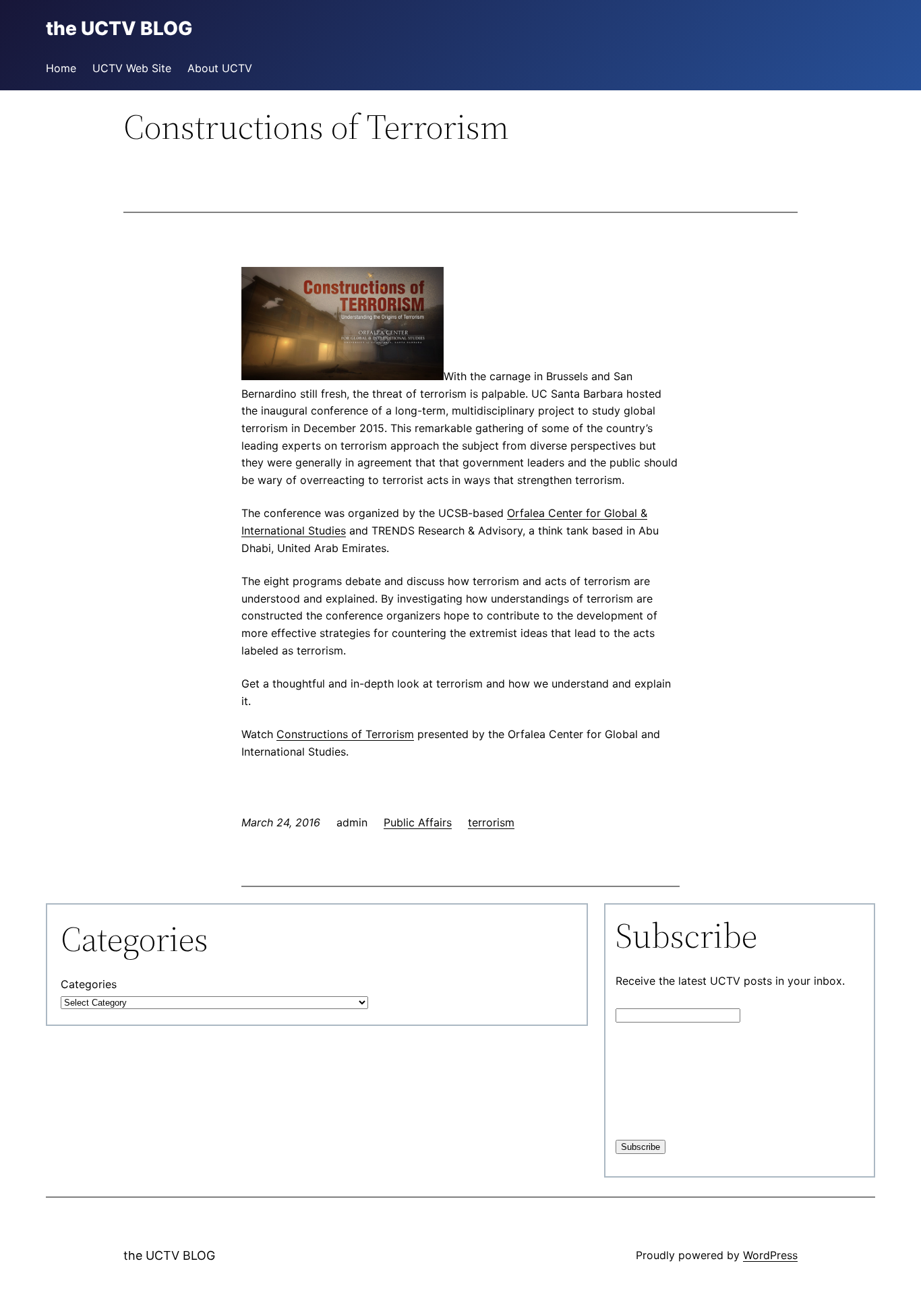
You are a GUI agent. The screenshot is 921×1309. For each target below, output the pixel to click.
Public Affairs (418, 822)
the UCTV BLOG (169, 1255)
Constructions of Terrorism (345, 734)
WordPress (770, 1255)
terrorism (491, 822)
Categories (89, 984)
